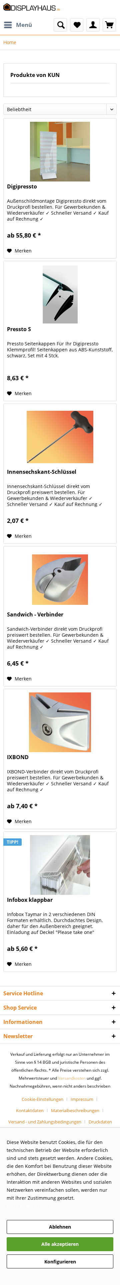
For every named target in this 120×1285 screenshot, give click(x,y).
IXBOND (18, 757)
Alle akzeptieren (60, 1244)
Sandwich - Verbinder (35, 614)
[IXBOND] (60, 722)
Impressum (82, 1099)
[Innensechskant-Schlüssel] (60, 437)
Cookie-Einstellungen (42, 1099)
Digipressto (22, 186)
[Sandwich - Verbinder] (60, 579)
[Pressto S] (60, 294)
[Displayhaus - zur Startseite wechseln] (31, 9)
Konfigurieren (60, 1261)
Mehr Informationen (29, 1206)
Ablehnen (60, 1227)
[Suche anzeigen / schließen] (60, 25)
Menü (24, 25)
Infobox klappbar (30, 899)
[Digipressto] (60, 151)
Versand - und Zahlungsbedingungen (44, 1122)
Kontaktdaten (30, 1110)
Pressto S (19, 329)
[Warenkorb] (109, 25)
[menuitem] (17, 25)
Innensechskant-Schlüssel (41, 471)
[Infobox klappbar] (60, 865)
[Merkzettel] (76, 25)
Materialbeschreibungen (75, 1110)
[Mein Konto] (93, 25)
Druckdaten (100, 1122)
